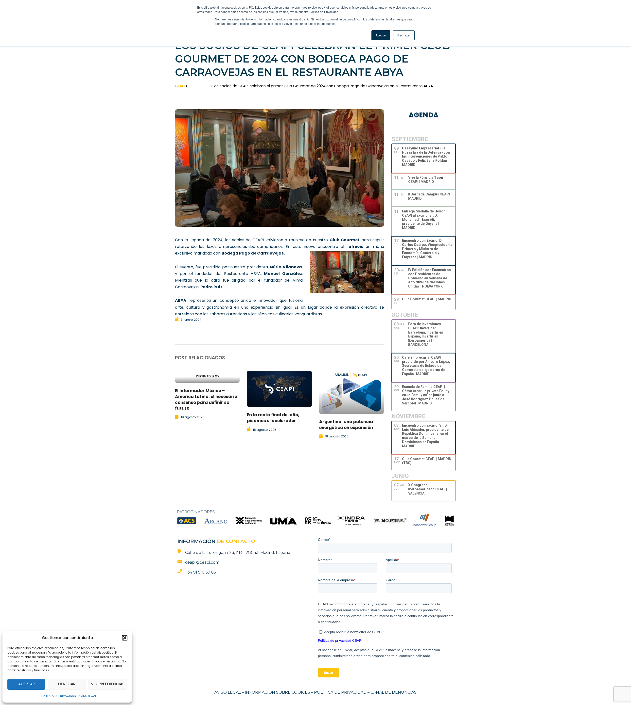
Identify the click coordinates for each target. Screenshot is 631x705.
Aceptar (26, 684)
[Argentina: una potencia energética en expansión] (351, 392)
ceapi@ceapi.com (202, 562)
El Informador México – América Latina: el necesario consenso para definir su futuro (206, 399)
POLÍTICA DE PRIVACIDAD (58, 696)
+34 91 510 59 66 (200, 572)
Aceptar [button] (381, 35)
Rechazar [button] (403, 35)
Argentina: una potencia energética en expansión (346, 425)
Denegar (66, 684)
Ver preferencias (107, 684)
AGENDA (423, 115)
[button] (124, 637)
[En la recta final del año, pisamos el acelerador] (279, 389)
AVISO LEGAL (87, 696)
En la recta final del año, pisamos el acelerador (273, 418)
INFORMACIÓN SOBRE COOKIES (277, 692)
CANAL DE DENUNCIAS (393, 692)
